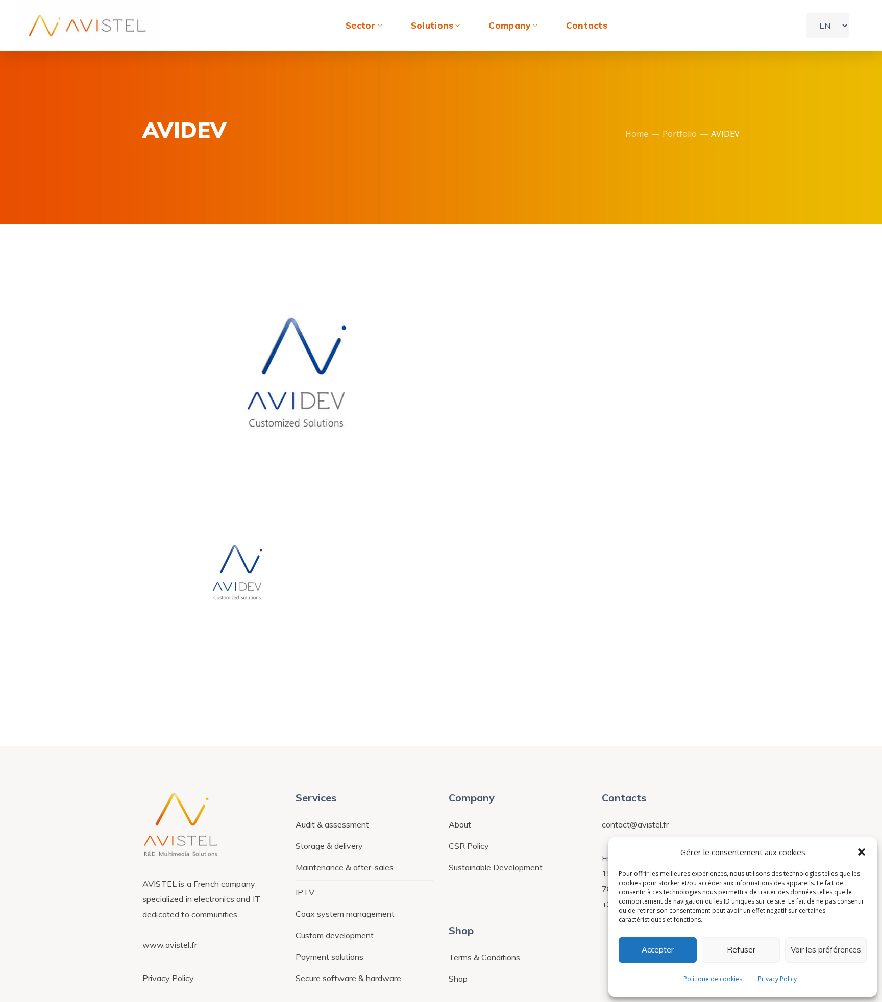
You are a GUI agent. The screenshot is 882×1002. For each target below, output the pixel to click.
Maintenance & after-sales (345, 867)
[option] (237, 573)
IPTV (305, 892)
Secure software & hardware (348, 978)
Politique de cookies (712, 978)
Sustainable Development (496, 867)
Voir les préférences (826, 950)
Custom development (335, 935)
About (460, 824)
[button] (861, 852)
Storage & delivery (329, 846)
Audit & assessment (332, 824)
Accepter (658, 950)
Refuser (741, 950)
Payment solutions (329, 956)
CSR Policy (469, 846)
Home (636, 133)
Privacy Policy (777, 978)
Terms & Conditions (484, 957)
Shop (458, 978)
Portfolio (680, 133)
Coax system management (345, 914)
